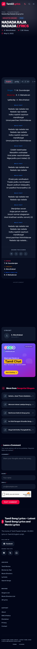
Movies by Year (7, 570)
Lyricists (4, 577)
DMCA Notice (6, 615)
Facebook (9, 544)
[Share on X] (10, 553)
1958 (21, 18)
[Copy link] (26, 254)
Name (4, 473)
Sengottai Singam (13, 12)
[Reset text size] (25, 81)
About (4, 612)
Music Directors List (8, 596)
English (8, 81)
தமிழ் (17, 81)
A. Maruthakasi (9, 30)
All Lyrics (5, 600)
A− (23, 81)
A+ (28, 81)
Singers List (6, 593)
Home (3, 12)
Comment (6, 454)
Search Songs (6, 580)
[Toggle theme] (25, 4)
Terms (15, 644)
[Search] (29, 4)
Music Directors (7, 573)
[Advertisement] (18, 56)
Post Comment (10, 502)
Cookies (21, 644)
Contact (4, 626)
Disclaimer (5, 619)
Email (4, 482)
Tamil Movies (6, 566)
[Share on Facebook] (11, 254)
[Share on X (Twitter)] (16, 254)
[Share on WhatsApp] (21, 254)
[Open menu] (33, 4)
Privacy (4, 622)
